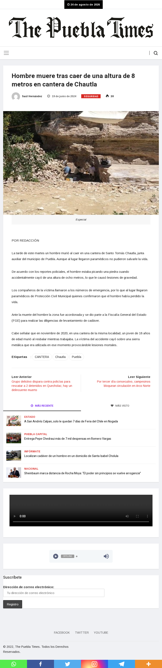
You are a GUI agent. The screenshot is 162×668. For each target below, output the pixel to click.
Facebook (62, 632)
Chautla (60, 357)
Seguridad (91, 96)
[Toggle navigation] (6, 53)
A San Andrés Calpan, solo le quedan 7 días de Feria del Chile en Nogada (71, 421)
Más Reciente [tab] (43, 406)
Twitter (82, 632)
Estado (29, 416)
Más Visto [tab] (122, 406)
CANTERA (42, 357)
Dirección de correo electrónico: (28, 587)
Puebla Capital (35, 434)
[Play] (56, 556)
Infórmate (32, 451)
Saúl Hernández (31, 96)
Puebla (76, 357)
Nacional (31, 468)
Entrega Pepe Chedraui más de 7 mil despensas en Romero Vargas (67, 439)
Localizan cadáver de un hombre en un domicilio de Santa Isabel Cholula (71, 456)
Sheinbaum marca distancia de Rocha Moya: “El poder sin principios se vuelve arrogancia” (82, 473)
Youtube (101, 632)
